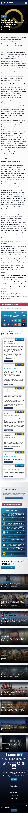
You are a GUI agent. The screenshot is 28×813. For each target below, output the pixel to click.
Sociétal (4, 16)
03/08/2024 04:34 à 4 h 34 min (11, 456)
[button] (26, 3)
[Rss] (18, 763)
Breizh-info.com (7, 294)
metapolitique (13, 308)
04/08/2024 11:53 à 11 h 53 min (11, 469)
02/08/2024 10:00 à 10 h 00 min (11, 415)
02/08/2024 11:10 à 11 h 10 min (11, 437)
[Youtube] (14, 763)
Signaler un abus (9, 360)
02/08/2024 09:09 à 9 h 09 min (11, 343)
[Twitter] (9, 763)
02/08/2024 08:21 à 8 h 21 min (11, 368)
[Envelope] (14, 767)
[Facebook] (4, 763)
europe (8, 308)
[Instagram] (23, 763)
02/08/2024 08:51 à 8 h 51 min (11, 391)
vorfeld (19, 308)
